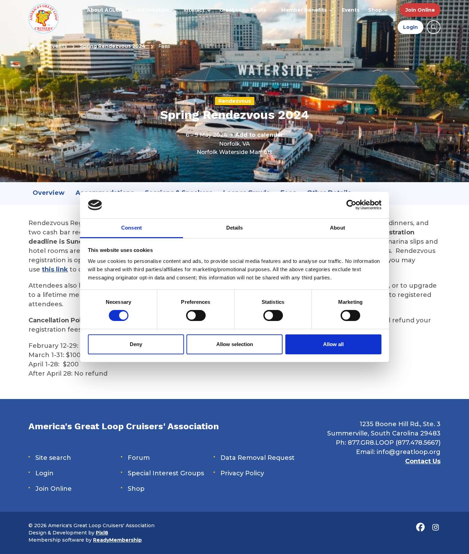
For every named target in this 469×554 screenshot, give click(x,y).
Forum (139, 458)
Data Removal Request (257, 458)
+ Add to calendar (256, 135)
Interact (194, 10)
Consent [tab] (131, 228)
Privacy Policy (242, 473)
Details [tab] (234, 228)
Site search (53, 458)
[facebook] (420, 527)
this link (55, 269)
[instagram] (435, 527)
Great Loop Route (242, 10)
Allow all (333, 344)
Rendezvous (234, 101)
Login (410, 27)
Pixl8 (102, 533)
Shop (375, 10)
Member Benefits (304, 10)
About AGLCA (105, 10)
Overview (49, 193)
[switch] (196, 315)
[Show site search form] (434, 27)
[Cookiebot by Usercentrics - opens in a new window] (351, 205)
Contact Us (423, 461)
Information (153, 10)
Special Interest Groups (166, 473)
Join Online (420, 10)
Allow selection (234, 344)
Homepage (32, 46)
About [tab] (337, 228)
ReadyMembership (117, 540)
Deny (136, 344)
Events (350, 10)
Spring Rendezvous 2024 (113, 46)
